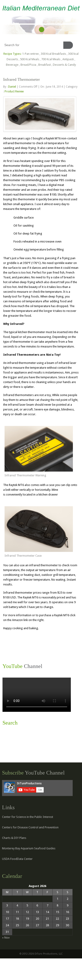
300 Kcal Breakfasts (53, 53)
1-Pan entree (30, 53)
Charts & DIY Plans (14, 838)
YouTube (41, 29)
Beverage (12, 64)
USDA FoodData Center (17, 859)
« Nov (6, 937)
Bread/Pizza (28, 64)
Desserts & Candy (64, 64)
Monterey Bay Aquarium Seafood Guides (28, 848)
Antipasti (68, 59)
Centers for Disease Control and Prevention (30, 827)
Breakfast (44, 64)
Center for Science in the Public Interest (27, 817)
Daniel (12, 86)
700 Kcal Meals (50, 59)
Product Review (14, 91)
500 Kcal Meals (29, 59)
